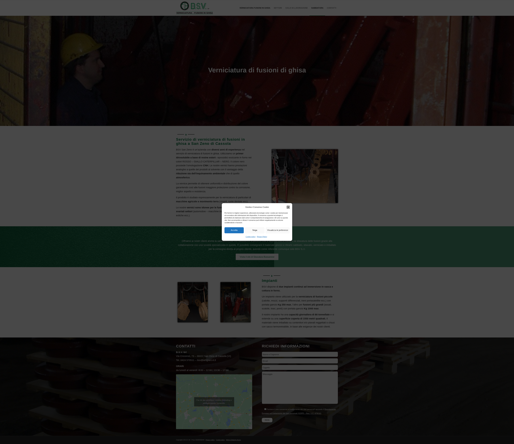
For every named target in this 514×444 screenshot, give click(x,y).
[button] (288, 207)
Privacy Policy (262, 237)
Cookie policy (251, 237)
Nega (254, 230)
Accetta (234, 230)
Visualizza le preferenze (277, 230)
